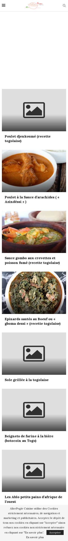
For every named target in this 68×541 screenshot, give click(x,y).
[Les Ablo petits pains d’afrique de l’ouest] (34, 471)
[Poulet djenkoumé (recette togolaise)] (34, 110)
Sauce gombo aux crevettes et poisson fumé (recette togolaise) (32, 260)
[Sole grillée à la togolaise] (34, 353)
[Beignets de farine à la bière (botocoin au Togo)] (34, 410)
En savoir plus (35, 537)
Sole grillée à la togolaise (27, 380)
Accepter (55, 532)
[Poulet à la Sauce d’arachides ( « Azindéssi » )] (34, 171)
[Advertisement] (34, 49)
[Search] (64, 6)
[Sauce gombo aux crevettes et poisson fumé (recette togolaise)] (34, 232)
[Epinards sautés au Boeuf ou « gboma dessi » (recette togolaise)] (34, 293)
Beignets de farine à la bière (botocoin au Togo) (29, 438)
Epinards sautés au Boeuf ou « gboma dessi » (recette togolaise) (32, 321)
